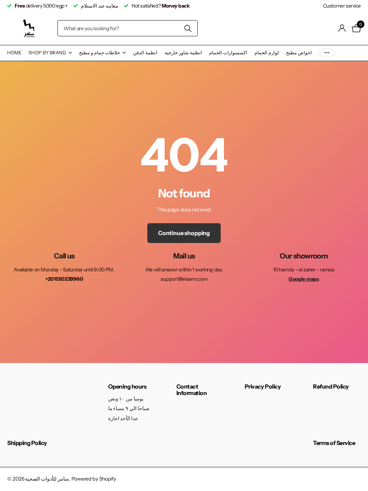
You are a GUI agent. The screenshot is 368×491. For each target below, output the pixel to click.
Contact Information (191, 389)
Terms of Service (334, 442)
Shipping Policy (27, 442)
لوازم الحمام (266, 52)
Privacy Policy (263, 386)
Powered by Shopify (94, 479)
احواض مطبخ (299, 52)
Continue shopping (184, 233)
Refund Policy (331, 386)
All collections (50, 53)
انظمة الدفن (145, 52)
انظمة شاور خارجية (183, 52)
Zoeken (188, 28)
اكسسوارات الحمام (228, 52)
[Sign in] (342, 28)
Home (14, 52)
